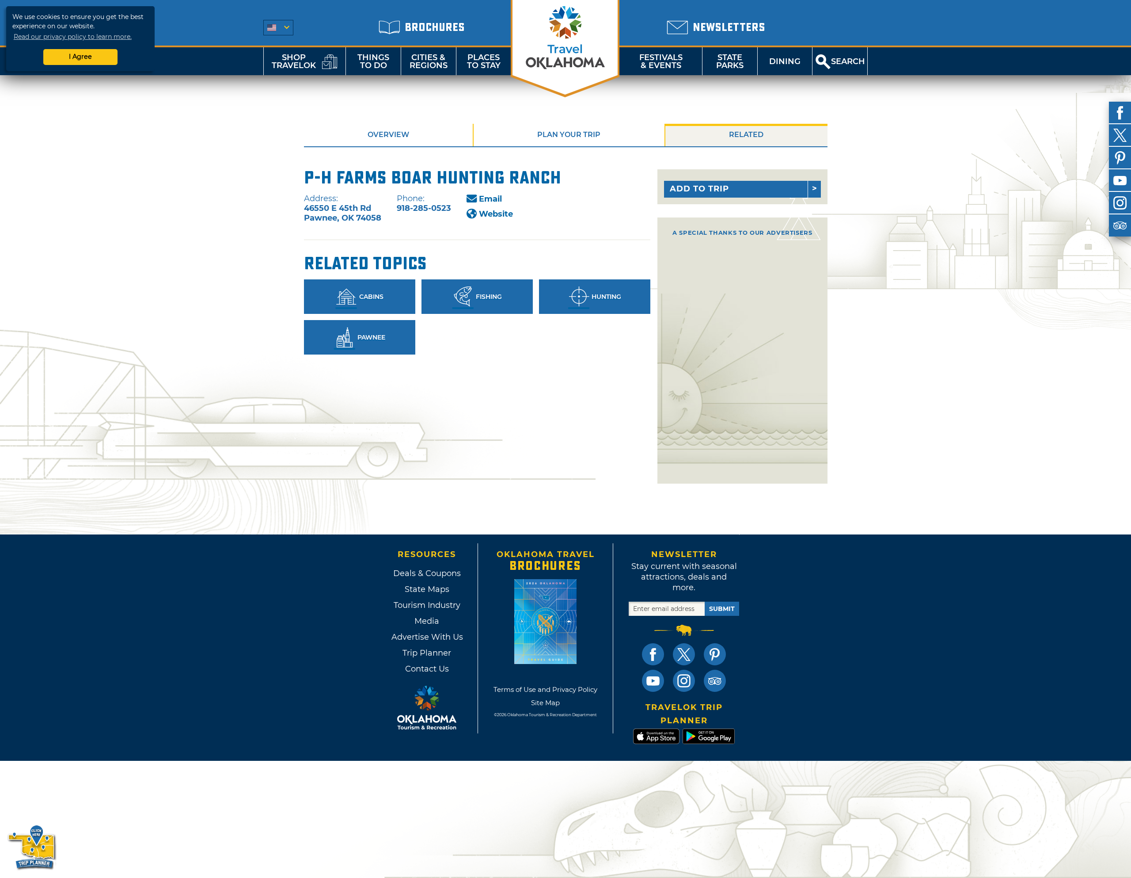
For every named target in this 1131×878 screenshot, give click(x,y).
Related (746, 134)
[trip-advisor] (1120, 225)
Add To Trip (699, 189)
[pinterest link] (715, 654)
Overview (388, 134)
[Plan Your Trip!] (32, 846)
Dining (785, 61)
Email (490, 199)
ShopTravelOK (294, 61)
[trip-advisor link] (715, 681)
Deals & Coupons (427, 573)
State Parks (730, 61)
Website (496, 214)
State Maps (427, 589)
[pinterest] (1120, 158)
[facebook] (1120, 113)
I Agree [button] (80, 57)
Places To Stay (484, 61)
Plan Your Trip (568, 134)
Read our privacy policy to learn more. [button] (73, 37)
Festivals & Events (661, 61)
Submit (722, 609)
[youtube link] (653, 681)
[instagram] (1120, 203)
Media (426, 621)
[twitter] (1120, 135)
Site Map (545, 703)
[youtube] (1120, 180)
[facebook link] (653, 654)
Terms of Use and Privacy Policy (545, 689)
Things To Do (373, 61)
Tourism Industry (427, 605)
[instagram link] (684, 681)
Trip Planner (426, 653)
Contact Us (427, 669)
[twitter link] (684, 654)
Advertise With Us (426, 637)
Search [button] (848, 61)
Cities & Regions (429, 61)
